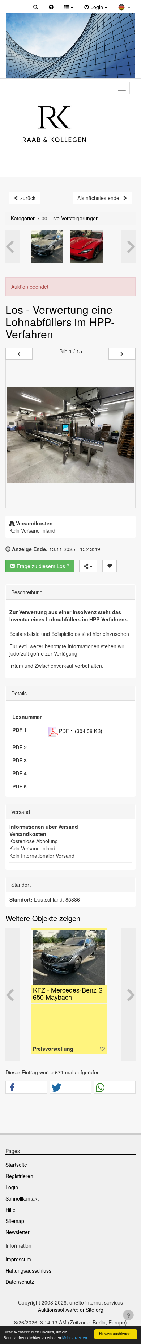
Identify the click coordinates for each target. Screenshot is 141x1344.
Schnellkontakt (22, 1198)
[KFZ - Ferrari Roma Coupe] (86, 246)
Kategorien (23, 218)
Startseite (16, 1164)
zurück (27, 197)
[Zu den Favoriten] (102, 1048)
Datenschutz (19, 1281)
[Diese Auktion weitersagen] (88, 566)
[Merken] (109, 566)
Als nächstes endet (99, 197)
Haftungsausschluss (28, 1270)
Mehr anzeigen (74, 1337)
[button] (36, 7)
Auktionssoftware (57, 1309)
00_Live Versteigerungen (70, 218)
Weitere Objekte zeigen (42, 918)
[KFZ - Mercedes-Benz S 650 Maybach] (47, 246)
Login (11, 1187)
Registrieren (19, 1175)
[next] (122, 354)
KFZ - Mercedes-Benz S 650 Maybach (68, 993)
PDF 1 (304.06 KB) (80, 731)
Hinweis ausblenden (116, 1333)
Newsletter (17, 1232)
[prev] (19, 354)
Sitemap (14, 1220)
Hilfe (10, 1209)
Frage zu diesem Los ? (42, 566)
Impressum (18, 1259)
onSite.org (91, 1309)
